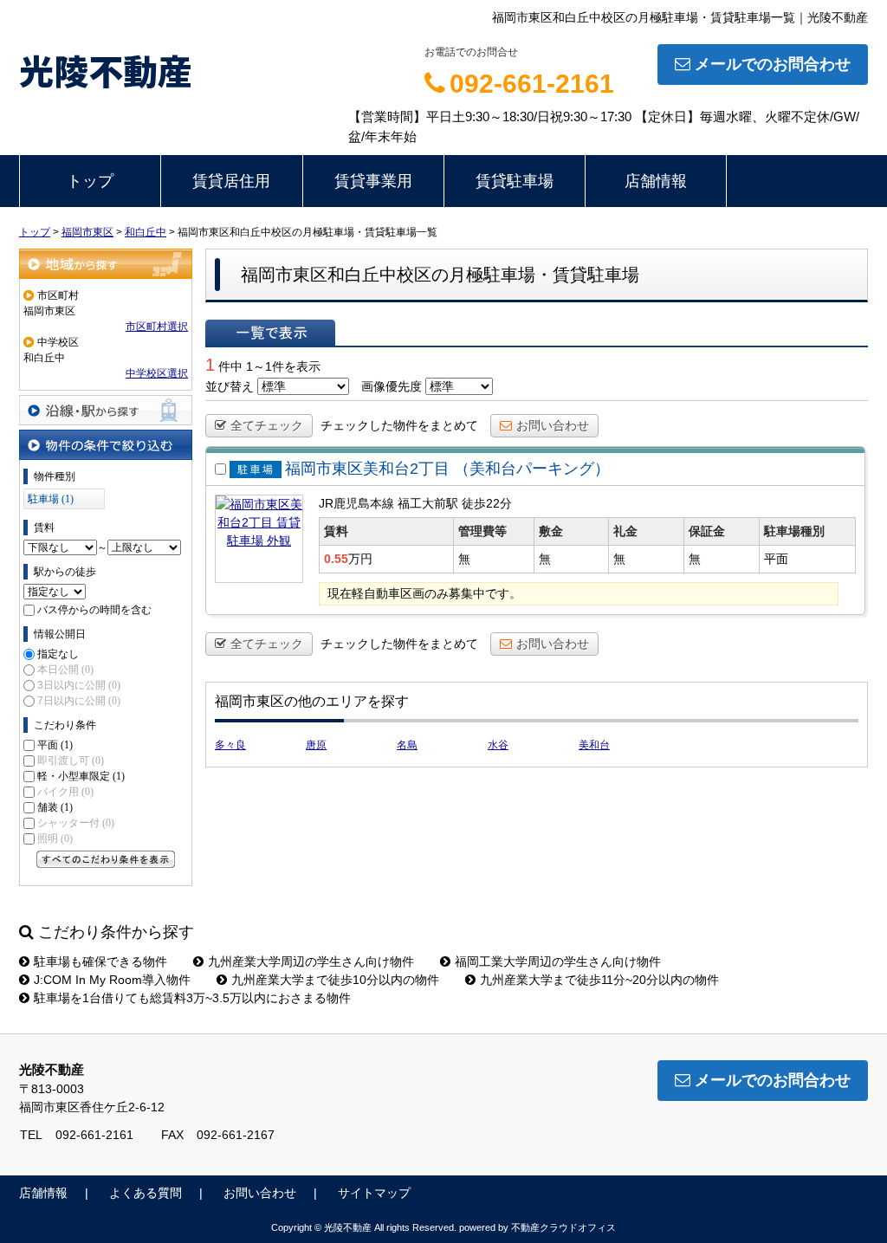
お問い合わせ (552, 425)
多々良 (230, 745)
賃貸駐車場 (515, 181)
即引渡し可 (70, 760)
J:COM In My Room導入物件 (112, 980)
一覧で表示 (270, 333)
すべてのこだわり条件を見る (105, 859)
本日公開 (65, 670)
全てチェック (266, 425)
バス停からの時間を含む (94, 610)
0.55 (336, 559)
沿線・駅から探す (105, 410)
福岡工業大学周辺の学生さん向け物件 (558, 961)
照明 (55, 838)
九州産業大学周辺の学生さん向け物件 (311, 961)
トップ (90, 181)
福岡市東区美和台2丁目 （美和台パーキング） (447, 468)
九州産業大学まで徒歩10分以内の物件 (335, 980)
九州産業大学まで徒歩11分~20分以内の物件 (599, 980)
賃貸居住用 (231, 181)
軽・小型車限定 (81, 776)
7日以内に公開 (78, 701)
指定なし (58, 654)
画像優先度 (391, 386)
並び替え (229, 386)
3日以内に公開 (78, 685)
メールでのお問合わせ (773, 64)
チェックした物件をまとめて (399, 425)
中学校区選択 (157, 373)
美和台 (594, 745)
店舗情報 (656, 181)
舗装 (55, 807)
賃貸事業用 (373, 181)
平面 (55, 745)
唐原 (316, 745)
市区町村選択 (157, 326)
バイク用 (65, 792)
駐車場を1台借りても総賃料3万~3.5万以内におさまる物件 (192, 998)
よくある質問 (145, 1193)
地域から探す (105, 264)
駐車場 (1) (51, 499)
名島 (407, 745)
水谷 (498, 745)
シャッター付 (75, 823)
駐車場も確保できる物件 (100, 961)
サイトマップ (374, 1193)
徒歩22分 (487, 503)
